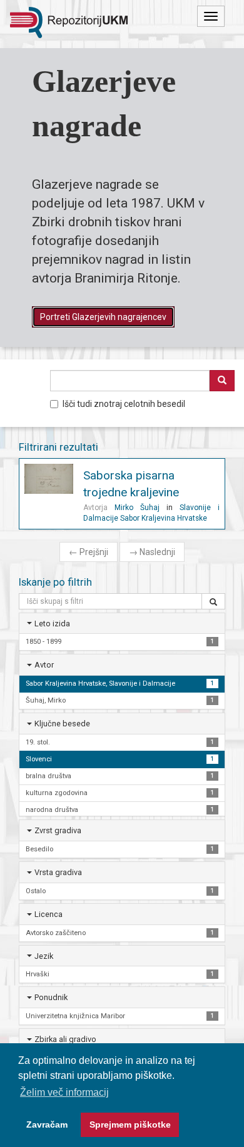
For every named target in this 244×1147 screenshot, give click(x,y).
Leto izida (52, 623)
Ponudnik (51, 997)
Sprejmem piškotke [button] (130, 1124)
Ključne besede (62, 723)
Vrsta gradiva (58, 872)
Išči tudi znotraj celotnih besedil (124, 404)
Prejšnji (88, 552)
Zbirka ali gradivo (65, 1039)
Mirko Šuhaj (137, 507)
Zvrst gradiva (57, 830)
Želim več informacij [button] (64, 1092)
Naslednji (152, 552)
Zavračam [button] (47, 1124)
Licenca (48, 914)
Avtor (44, 664)
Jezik (43, 956)
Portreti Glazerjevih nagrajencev (103, 317)
